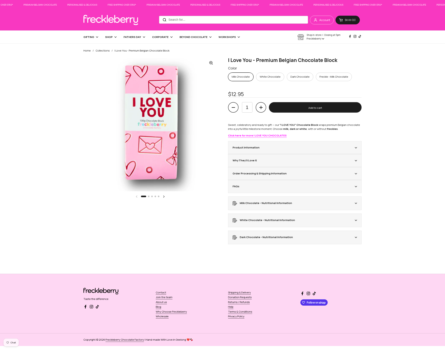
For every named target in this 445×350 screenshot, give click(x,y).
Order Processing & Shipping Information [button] (260, 173)
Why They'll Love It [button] (245, 160)
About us (161, 302)
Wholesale (162, 316)
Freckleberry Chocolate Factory (125, 339)
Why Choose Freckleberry (171, 311)
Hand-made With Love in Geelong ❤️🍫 (169, 339)
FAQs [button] (236, 186)
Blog (158, 307)
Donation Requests (240, 297)
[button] (347, 20)
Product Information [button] (246, 147)
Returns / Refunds (239, 302)
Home (87, 50)
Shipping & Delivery (239, 292)
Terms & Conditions (240, 311)
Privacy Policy (236, 316)
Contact (161, 292)
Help (230, 307)
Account (324, 20)
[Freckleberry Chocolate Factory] (110, 20)
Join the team (164, 297)
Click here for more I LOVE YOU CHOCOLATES (257, 135)
